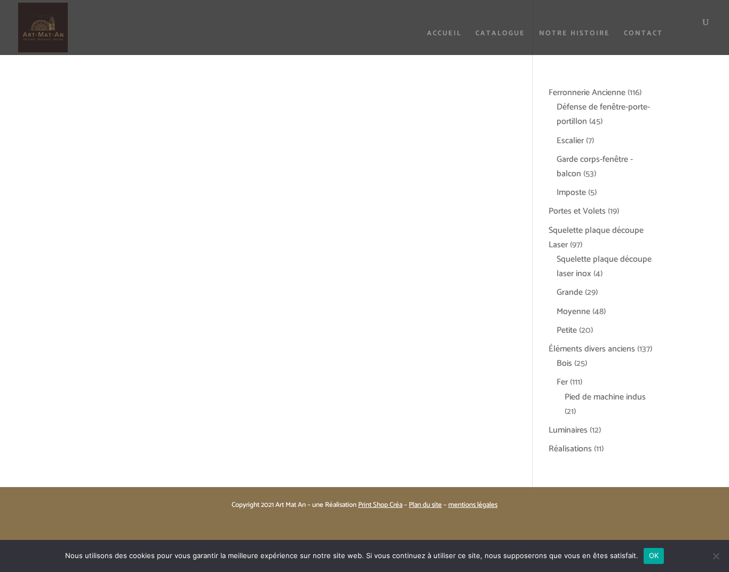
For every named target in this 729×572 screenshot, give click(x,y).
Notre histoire (574, 34)
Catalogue (500, 34)
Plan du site (425, 505)
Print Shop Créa (380, 505)
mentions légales (472, 505)
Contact (643, 34)
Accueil (444, 34)
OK (654, 555)
